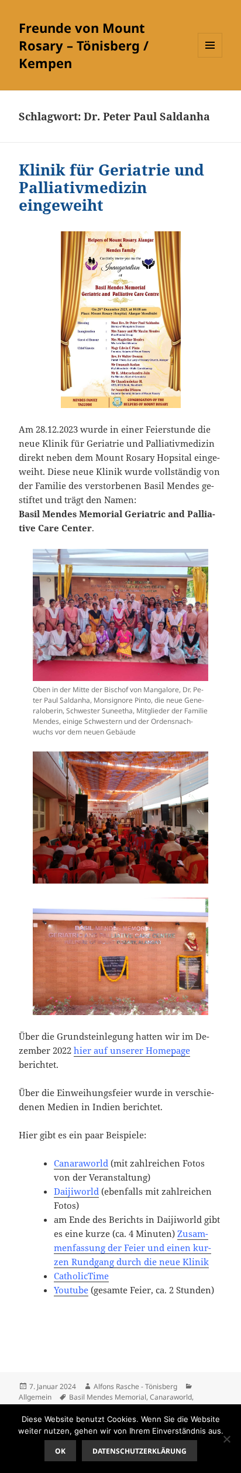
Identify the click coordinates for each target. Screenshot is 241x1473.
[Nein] (226, 1439)
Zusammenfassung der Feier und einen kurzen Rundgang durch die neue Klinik (132, 1248)
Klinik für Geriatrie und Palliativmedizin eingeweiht (111, 187)
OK (60, 1451)
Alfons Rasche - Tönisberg (135, 1386)
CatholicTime (81, 1276)
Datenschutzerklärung (139, 1451)
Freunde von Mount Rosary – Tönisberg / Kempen (84, 45)
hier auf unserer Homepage (132, 1050)
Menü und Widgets (210, 57)
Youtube (71, 1290)
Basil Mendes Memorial (107, 1397)
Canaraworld (81, 1163)
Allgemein (35, 1397)
